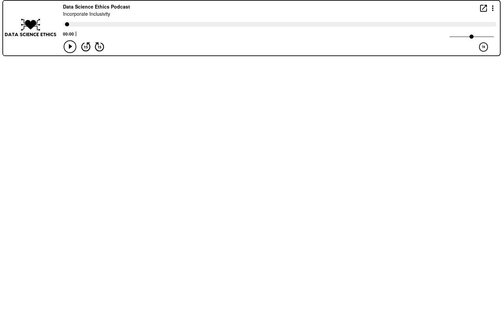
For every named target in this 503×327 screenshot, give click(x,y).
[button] (493, 7)
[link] (483, 8)
